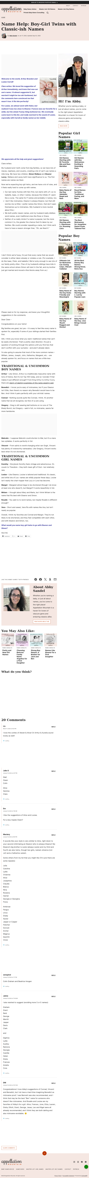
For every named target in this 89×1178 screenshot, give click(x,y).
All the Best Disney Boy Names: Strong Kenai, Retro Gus (80, 264)
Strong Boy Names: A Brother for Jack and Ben (35, 654)
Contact (75, 5)
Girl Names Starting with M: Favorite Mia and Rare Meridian (64, 162)
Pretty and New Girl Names (6, 652)
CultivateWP (84, 1175)
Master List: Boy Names (66, 9)
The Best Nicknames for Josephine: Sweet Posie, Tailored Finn (80, 224)
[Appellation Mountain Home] (11, 9)
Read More (63, 126)
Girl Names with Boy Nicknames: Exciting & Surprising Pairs (79, 163)
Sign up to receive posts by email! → (44, 2)
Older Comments (9, 1148)
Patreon (83, 5)
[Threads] (78, 1162)
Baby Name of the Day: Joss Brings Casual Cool (80, 322)
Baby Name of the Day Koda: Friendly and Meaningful (65, 294)
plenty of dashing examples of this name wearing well (31, 383)
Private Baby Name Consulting (34, 12)
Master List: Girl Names (47, 9)
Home (3, 17)
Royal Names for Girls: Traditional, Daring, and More (79, 194)
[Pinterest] (86, 1162)
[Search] (47, 13)
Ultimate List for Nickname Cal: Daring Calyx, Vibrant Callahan (65, 264)
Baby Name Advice (30, 9)
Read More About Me (41, 621)
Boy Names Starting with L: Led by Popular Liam (79, 294)
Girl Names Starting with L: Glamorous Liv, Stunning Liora (64, 224)
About (68, 5)
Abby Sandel (13, 35)
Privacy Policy (58, 1175)
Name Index (20, 1169)
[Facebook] (82, 1162)
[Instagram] (74, 1162)
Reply (54, 726)
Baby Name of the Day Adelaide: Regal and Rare (65, 194)
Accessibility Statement (68, 1175)
